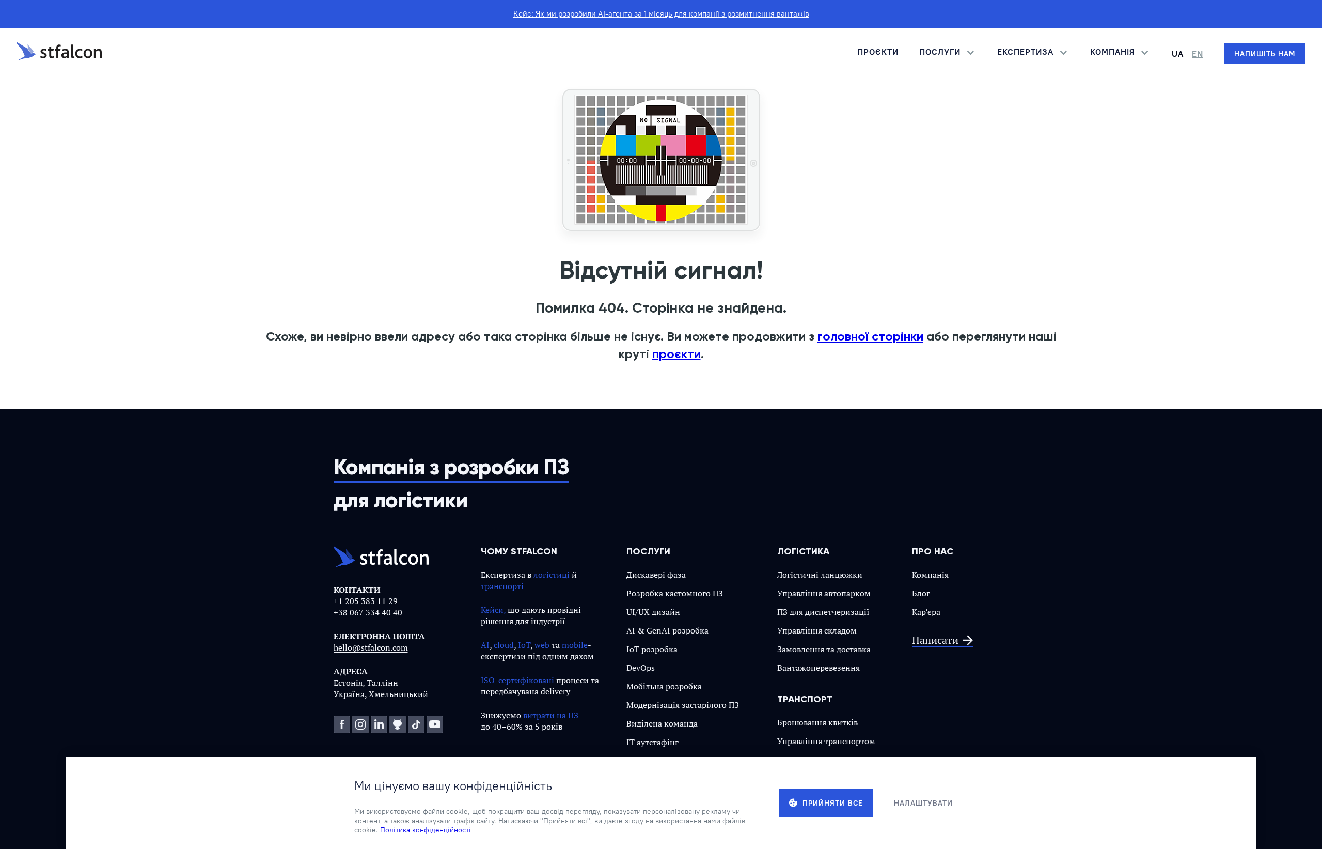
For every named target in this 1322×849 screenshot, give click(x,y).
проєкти (676, 353)
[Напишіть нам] (1264, 53)
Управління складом (817, 630)
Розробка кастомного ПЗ (674, 593)
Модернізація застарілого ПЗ (682, 705)
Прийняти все (832, 803)
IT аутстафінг (652, 742)
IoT (524, 645)
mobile (575, 645)
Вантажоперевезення (818, 667)
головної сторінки (870, 336)
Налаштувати (923, 803)
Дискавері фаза (656, 574)
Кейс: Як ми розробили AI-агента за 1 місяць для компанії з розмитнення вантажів (661, 14)
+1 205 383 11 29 (366, 601)
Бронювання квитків (817, 722)
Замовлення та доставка (824, 649)
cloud (504, 645)
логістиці (551, 574)
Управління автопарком (824, 593)
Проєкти (878, 52)
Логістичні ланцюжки (819, 574)
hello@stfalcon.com (371, 647)
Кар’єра (926, 612)
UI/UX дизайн (653, 612)
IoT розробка (652, 649)
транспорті (502, 586)
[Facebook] (342, 724)
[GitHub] (397, 724)
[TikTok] (416, 724)
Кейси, (493, 609)
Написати (935, 640)
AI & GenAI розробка (667, 630)
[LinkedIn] (379, 724)
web (541, 645)
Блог (921, 593)
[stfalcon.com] (59, 53)
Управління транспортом (826, 741)
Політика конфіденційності (425, 830)
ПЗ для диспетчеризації (823, 612)
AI (485, 645)
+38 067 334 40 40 (368, 612)
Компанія (930, 574)
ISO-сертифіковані (517, 680)
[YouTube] (435, 724)
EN (1197, 54)
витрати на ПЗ (550, 715)
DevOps (640, 667)
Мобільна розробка (664, 686)
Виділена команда (662, 723)
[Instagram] (360, 724)
